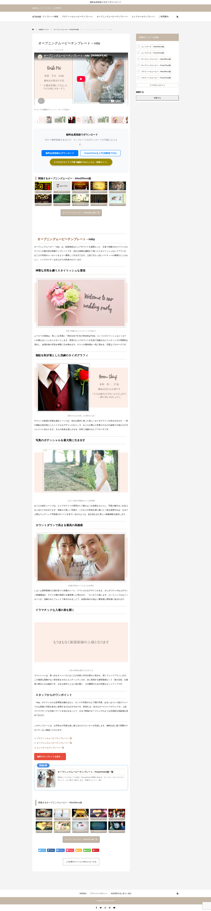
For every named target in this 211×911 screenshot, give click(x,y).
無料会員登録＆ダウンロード (60, 153)
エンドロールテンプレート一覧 (50, 748)
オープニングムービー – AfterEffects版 (156, 59)
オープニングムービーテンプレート (112, 16)
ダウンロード (43, 192)
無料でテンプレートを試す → (50, 757)
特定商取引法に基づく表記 (121, 893)
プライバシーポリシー (98, 893)
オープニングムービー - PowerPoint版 (50, 50)
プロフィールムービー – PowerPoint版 (156, 78)
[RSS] (177, 16)
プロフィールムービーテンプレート (77, 16)
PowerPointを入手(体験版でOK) (100, 153)
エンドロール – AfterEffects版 (152, 47)
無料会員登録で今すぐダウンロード (105, 2)
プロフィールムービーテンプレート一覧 (54, 738)
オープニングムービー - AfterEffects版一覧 (81, 213)
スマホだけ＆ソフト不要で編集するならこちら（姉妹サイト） (81, 162)
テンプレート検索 (50, 16)
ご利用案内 (164, 16)
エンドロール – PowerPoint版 (152, 53)
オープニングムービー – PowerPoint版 (156, 65)
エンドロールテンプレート (143, 16)
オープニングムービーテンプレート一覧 (54, 743)
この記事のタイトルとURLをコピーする (81, 862)
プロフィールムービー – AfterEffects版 (156, 71)
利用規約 (83, 893)
